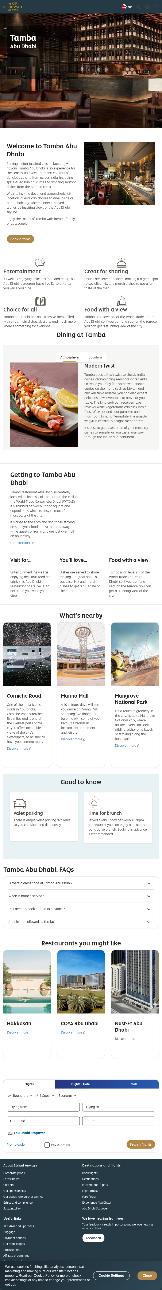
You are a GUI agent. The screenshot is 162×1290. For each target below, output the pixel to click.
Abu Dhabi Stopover (95, 1208)
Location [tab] (95, 357)
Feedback (93, 1238)
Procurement (12, 1250)
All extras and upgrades (18, 1226)
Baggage (9, 1232)
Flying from (19, 1107)
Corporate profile (14, 1173)
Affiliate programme (16, 1256)
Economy (66, 1095)
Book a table (20, 239)
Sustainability (12, 1208)
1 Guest (45, 1095)
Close (147, 1275)
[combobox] (20, 1095)
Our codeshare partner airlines (23, 1197)
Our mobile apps (14, 1244)
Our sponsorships (14, 1191)
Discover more (17, 748)
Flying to (92, 1107)
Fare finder (89, 1197)
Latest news (11, 1179)
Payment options (14, 1238)
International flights (95, 1185)
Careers (8, 1185)
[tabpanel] (81, 404)
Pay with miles (60, 1144)
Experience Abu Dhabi (96, 1202)
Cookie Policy (44, 1275)
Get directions (20, 542)
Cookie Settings (111, 1275)
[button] (127, 6)
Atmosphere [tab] (69, 357)
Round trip (20, 1095)
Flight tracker (91, 1191)
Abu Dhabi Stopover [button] (29, 1132)
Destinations (90, 1179)
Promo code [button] (16, 1144)
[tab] (29, 1084)
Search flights (141, 1144)
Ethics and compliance (18, 1202)
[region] (81, 1275)
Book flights (89, 1173)
